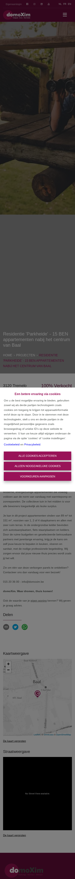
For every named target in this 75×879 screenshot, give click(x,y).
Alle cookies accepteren (37, 455)
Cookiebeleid (12, 444)
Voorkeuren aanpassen (37, 476)
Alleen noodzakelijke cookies (38, 466)
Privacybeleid (32, 444)
